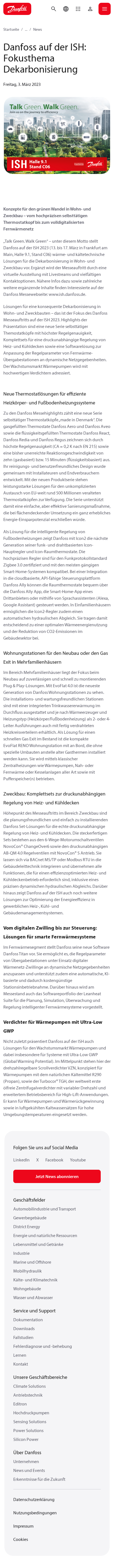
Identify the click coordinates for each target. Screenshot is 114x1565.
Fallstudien (23, 1337)
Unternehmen (26, 1461)
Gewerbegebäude (29, 1217)
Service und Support (34, 1310)
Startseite (11, 29)
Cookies (20, 1539)
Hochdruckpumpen (31, 1412)
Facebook (54, 1160)
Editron (20, 1404)
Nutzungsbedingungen (35, 1512)
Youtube (78, 1160)
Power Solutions (28, 1430)
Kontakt (20, 1364)
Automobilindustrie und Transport (44, 1209)
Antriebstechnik (28, 1395)
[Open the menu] (105, 9)
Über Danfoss (27, 1452)
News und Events (29, 1470)
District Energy (26, 1226)
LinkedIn (21, 1160)
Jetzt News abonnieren (57, 1176)
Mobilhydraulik (27, 1271)
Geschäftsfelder (29, 1200)
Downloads (24, 1328)
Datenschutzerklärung (34, 1499)
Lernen (19, 1355)
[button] (78, 9)
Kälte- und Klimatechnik (35, 1279)
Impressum (23, 1526)
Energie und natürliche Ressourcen (45, 1235)
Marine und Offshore (32, 1262)
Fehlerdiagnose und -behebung (42, 1346)
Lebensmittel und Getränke (38, 1244)
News (37, 29)
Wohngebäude (27, 1288)
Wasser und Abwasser (33, 1297)
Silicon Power (25, 1439)
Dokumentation (28, 1319)
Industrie (21, 1253)
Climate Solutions (29, 1386)
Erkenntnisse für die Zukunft (39, 1479)
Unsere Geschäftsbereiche (40, 1377)
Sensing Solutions (29, 1421)
